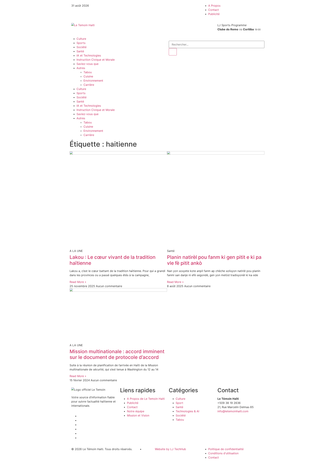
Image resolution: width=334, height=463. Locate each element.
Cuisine (88, 76)
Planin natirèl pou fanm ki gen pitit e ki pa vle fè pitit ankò (214, 260)
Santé (80, 51)
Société (81, 47)
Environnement (93, 80)
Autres (81, 68)
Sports (81, 43)
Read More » (78, 282)
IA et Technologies (89, 55)
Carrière (89, 84)
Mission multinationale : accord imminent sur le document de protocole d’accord (117, 354)
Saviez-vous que (87, 64)
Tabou (88, 72)
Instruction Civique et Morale (96, 59)
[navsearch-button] (170, 38)
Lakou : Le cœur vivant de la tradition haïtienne (113, 260)
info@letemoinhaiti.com (232, 411)
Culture (81, 38)
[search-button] (173, 51)
